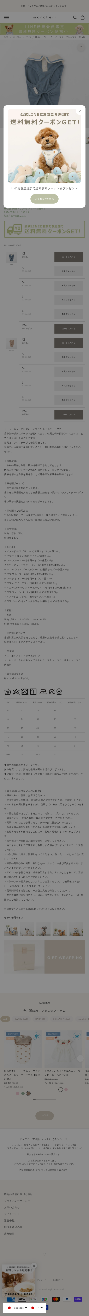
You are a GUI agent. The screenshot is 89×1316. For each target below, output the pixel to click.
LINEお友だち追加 (44, 198)
